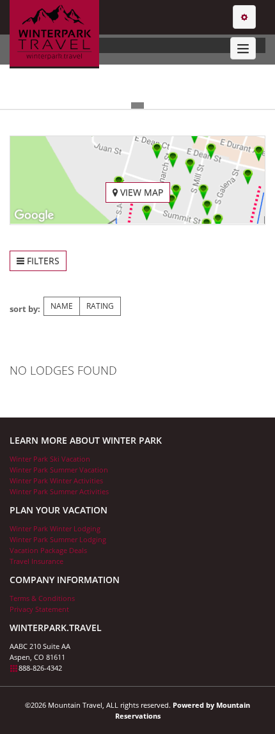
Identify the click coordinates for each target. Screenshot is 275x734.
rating (100, 306)
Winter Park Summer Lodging (58, 539)
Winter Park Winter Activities (56, 480)
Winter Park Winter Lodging (55, 528)
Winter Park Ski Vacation (50, 459)
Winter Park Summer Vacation (59, 469)
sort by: (25, 309)
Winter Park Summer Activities (59, 491)
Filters (41, 260)
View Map (140, 192)
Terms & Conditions (42, 598)
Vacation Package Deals (48, 550)
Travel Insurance (36, 561)
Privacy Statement (39, 609)
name (62, 306)
